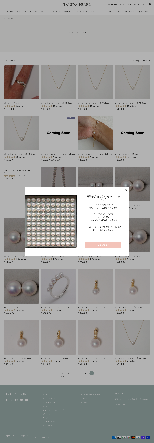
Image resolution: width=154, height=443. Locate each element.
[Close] (126, 190)
